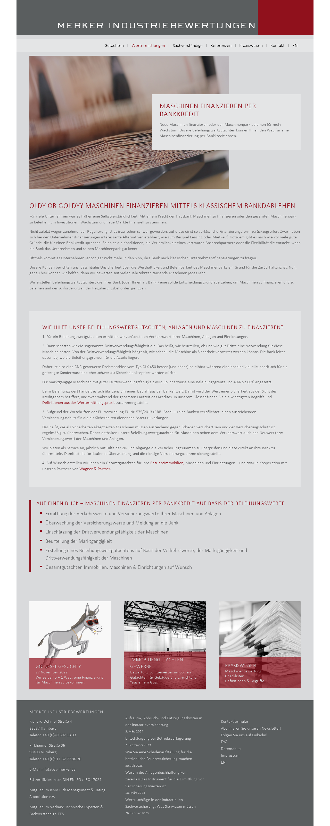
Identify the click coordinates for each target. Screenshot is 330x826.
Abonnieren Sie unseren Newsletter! (251, 728)
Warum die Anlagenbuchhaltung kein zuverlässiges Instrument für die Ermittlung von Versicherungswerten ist (164, 779)
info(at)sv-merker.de (59, 769)
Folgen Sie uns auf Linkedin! (244, 735)
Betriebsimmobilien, (167, 463)
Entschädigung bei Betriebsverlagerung (158, 738)
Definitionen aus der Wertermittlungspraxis (78, 402)
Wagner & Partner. (95, 468)
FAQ (224, 741)
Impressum (230, 755)
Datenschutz (231, 748)
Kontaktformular (235, 721)
